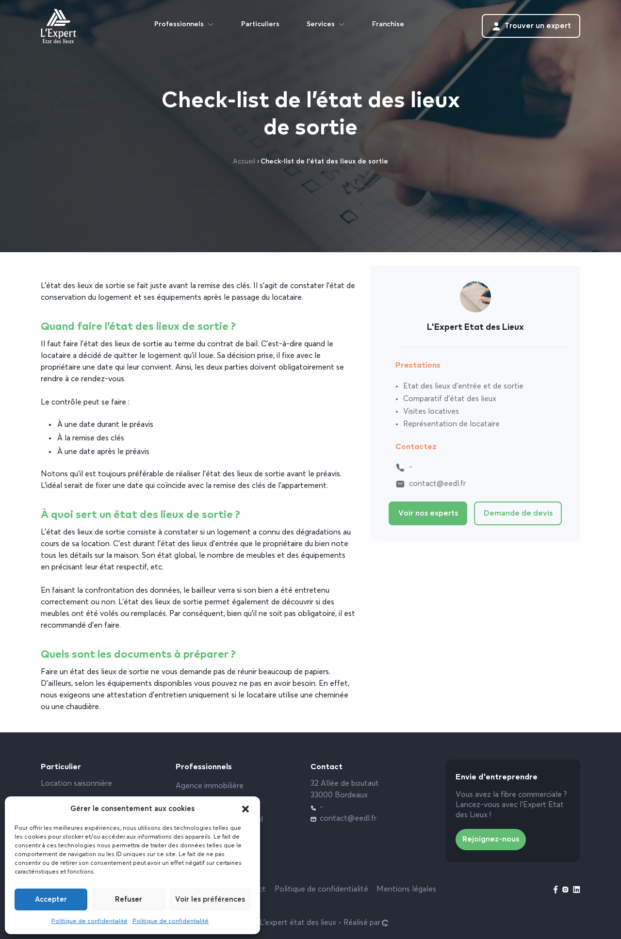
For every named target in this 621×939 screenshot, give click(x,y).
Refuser (128, 899)
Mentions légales (406, 889)
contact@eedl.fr (437, 484)
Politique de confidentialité (89, 921)
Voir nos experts (428, 514)
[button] (245, 809)
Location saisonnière (76, 784)
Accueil (244, 161)
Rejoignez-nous (490, 839)
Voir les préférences (210, 899)
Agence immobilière (210, 786)
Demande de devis (518, 514)
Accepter (51, 899)
